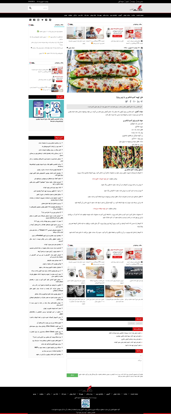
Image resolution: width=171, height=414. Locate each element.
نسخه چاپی (71, 48)
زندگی (75, 15)
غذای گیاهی (139, 323)
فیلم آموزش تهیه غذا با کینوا (133, 345)
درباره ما (133, 1)
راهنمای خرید (113, 15)
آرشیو (127, 1)
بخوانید (70, 15)
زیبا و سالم (106, 15)
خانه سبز (80, 15)
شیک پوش (93, 15)
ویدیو (65, 15)
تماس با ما (140, 1)
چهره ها (99, 15)
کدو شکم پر (131, 323)
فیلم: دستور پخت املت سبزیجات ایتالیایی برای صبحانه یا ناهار (125, 333)
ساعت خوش (126, 15)
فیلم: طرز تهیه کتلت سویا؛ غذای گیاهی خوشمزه (128, 336)
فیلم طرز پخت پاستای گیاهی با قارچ (131, 339)
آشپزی (120, 15)
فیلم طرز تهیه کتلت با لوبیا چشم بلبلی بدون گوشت (127, 342)
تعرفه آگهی (121, 1)
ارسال (72, 375)
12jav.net (140, 45)
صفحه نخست (139, 15)
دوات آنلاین (139, 112)
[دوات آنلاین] (136, 8)
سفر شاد (86, 15)
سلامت (133, 15)
